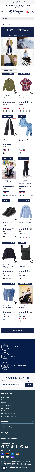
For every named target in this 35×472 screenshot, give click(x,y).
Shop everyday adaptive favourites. (17, 6)
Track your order (6, 405)
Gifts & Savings (6, 427)
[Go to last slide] (2, 2)
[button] (2, 12)
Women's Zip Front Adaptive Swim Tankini (25, 265)
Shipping (3, 402)
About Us (4, 421)
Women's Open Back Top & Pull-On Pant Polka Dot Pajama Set (24, 139)
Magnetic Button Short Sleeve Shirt (25, 96)
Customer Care (6, 393)
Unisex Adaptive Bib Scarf (8, 138)
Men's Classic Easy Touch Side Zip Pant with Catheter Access (25, 182)
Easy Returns (5, 408)
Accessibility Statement (8, 416)
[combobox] (17, 18)
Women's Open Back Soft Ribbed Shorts (8, 306)
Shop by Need (6, 433)
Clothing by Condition (9, 438)
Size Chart (4, 411)
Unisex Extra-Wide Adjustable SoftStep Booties (8, 224)
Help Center (5, 397)
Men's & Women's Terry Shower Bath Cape (9, 181)
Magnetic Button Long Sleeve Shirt (9, 96)
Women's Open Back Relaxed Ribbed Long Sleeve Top (8, 266)
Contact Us (4, 400)
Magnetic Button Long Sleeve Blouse (25, 223)
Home (5, 25)
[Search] (3, 18)
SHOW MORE (17, 330)
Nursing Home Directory (8, 413)
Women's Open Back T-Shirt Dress (25, 306)
